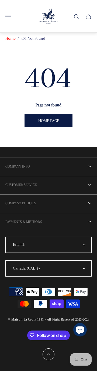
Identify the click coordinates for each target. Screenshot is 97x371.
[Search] (76, 17)
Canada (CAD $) (26, 268)
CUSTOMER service (21, 185)
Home (10, 38)
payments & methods (23, 222)
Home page (48, 120)
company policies (20, 203)
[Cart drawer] (88, 17)
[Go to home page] (49, 16)
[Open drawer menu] (8, 17)
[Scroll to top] (48, 354)
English (19, 244)
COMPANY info (17, 166)
